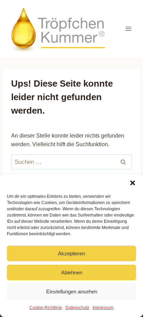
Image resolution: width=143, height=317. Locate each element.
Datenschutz (77, 307)
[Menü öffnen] (128, 28)
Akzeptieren (71, 253)
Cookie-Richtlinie (46, 307)
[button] (132, 182)
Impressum (103, 307)
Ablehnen (71, 272)
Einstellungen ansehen (71, 291)
